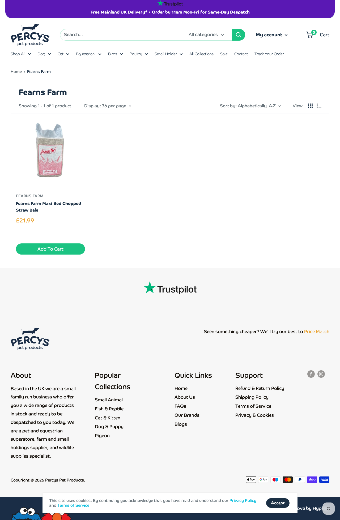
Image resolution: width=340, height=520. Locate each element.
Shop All (18, 53)
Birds (112, 53)
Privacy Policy (243, 500)
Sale (224, 53)
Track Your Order (269, 53)
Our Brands (187, 415)
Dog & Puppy (109, 426)
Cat (60, 53)
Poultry (136, 53)
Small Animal (109, 400)
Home (16, 71)
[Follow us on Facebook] (311, 374)
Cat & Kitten (107, 418)
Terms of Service (253, 406)
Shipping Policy (252, 397)
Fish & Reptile (109, 409)
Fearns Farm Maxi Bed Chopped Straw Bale (48, 207)
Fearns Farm (30, 196)
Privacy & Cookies (254, 415)
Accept (278, 502)
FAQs (180, 406)
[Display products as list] (319, 106)
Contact (241, 53)
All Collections (201, 53)
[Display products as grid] (310, 106)
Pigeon (102, 436)
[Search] (238, 35)
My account (269, 35)
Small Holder (166, 53)
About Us (185, 397)
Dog (41, 53)
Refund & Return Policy (259, 388)
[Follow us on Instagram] (321, 374)
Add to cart (50, 249)
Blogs (181, 424)
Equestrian (86, 53)
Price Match (316, 331)
